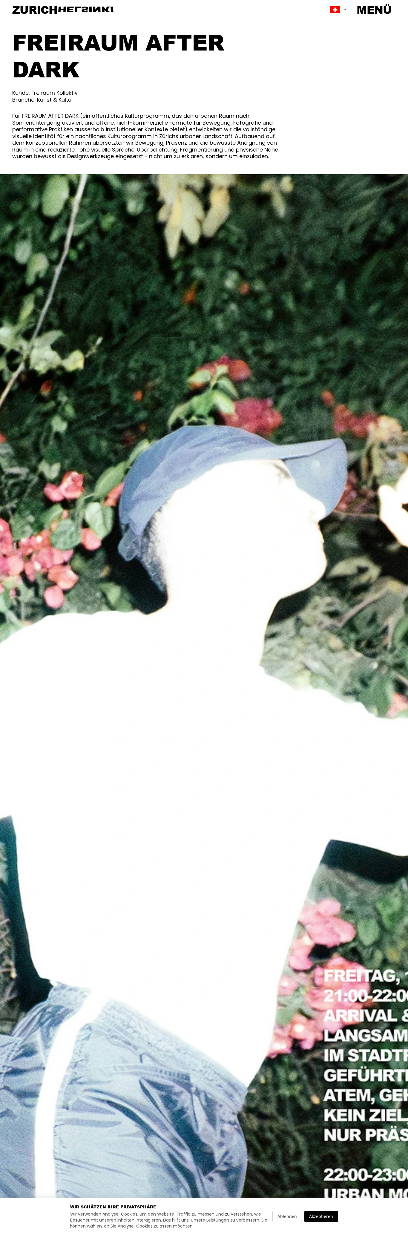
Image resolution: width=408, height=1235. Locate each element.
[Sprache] (338, 9)
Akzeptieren (321, 1216)
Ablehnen (287, 1216)
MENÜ (374, 9)
